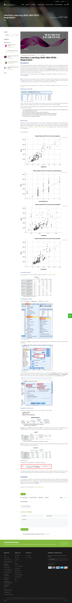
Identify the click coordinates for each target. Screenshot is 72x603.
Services (27, 4)
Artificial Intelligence (8, 569)
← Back (23, 494)
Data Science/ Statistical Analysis (28, 55)
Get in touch (46, 534)
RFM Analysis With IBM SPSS (13, 50)
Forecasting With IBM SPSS (13, 61)
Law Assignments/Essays (8, 589)
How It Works (17, 555)
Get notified (51, 563)
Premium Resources (19, 574)
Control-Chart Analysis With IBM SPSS (13, 56)
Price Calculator (49, 4)
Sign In (62, 1)
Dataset (26, 75)
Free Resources (18, 577)
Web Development (7, 572)
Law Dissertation (7, 592)
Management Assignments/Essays (8, 582)
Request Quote (41, 4)
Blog (65, 4)
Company (33, 4)
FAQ (15, 561)
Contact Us (17, 559)
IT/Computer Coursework (6, 575)
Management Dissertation (6, 585)
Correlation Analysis (51, 274)
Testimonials (17, 568)
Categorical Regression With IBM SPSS (13, 67)
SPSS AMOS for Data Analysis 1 (11, 45)
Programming (6, 557)
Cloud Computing (7, 559)
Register (57, 1)
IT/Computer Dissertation (6, 578)
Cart (16, 581)
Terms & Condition (18, 566)
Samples (16, 564)
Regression (41, 497)
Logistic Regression (38, 487)
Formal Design (7, 567)
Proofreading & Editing (8, 594)
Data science (25, 497)
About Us (16, 557)
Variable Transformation (39, 127)
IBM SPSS (46, 497)
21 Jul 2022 (42, 55)
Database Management (6, 564)
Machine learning (33, 497)
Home (23, 4)
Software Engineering (8, 561)
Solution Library (58, 4)
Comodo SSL (50, 564)
